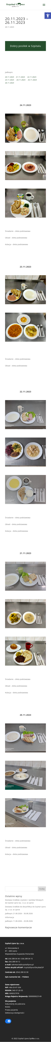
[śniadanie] (25, 142)
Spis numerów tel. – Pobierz (17, 977)
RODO (7, 1007)
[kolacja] (25, 217)
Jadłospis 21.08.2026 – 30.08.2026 (19, 913)
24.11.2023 (22, 80)
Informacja (9, 917)
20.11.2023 (10, 77)
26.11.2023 (9, 83)
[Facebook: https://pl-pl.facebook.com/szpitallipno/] (9, 1021)
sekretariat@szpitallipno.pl (22, 964)
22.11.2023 (32, 77)
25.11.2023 (33, 80)
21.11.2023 (21, 77)
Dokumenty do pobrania (15, 1004)
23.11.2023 (10, 80)
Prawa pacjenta (11, 1010)
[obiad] (25, 180)
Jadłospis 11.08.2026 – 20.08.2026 (19, 921)
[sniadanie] (25, 304)
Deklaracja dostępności (14, 1013)
